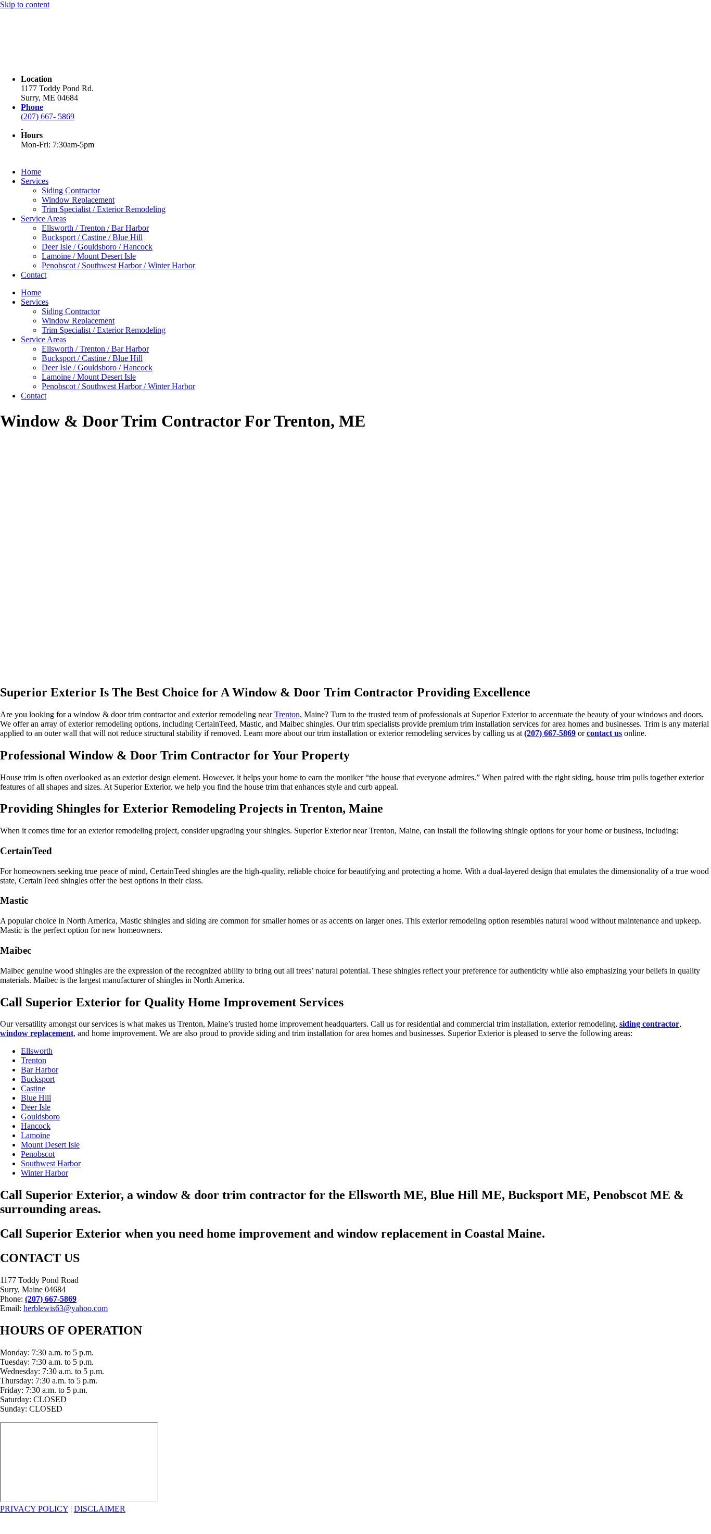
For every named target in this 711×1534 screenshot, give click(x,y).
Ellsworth (37, 1050)
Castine (33, 1088)
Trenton (287, 714)
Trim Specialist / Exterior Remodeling (104, 209)
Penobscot (38, 1154)
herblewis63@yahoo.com (65, 1308)
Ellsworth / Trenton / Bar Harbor (95, 227)
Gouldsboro (40, 1116)
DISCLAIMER (99, 1508)
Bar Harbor (39, 1069)
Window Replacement (78, 199)
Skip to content (24, 4)
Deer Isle (35, 1107)
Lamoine (35, 1135)
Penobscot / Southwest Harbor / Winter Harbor (118, 265)
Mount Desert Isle (50, 1144)
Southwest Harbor (51, 1163)
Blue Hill (36, 1097)
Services (34, 181)
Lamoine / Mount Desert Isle (89, 256)
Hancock (35, 1125)
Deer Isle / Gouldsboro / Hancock (97, 246)
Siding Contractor (71, 190)
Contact (33, 274)
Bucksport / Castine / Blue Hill (92, 237)
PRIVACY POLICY (34, 1508)
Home (31, 171)
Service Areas (43, 218)
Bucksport (38, 1079)
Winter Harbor (44, 1172)
